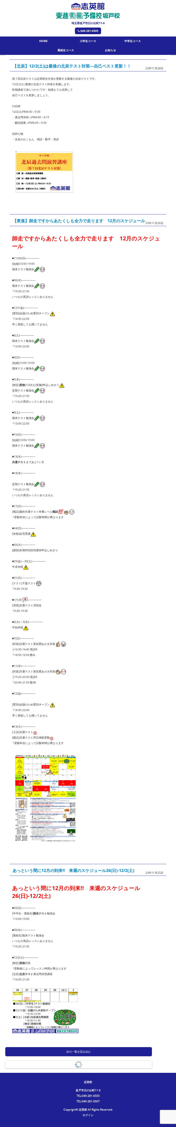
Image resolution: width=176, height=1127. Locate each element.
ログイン (88, 1115)
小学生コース (88, 41)
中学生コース (132, 41)
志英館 (88, 1082)
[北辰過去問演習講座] (44, 193)
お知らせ (110, 50)
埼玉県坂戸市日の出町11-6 (88, 23)
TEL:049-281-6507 (88, 1101)
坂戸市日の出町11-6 (88, 1090)
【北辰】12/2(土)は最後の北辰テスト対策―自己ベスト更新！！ (72, 66)
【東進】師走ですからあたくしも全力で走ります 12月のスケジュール (79, 220)
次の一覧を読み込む (78, 1052)
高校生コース (66, 50)
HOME (43, 41)
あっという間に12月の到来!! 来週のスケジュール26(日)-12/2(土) (73, 870)
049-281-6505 (89, 31)
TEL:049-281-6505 (88, 1096)
